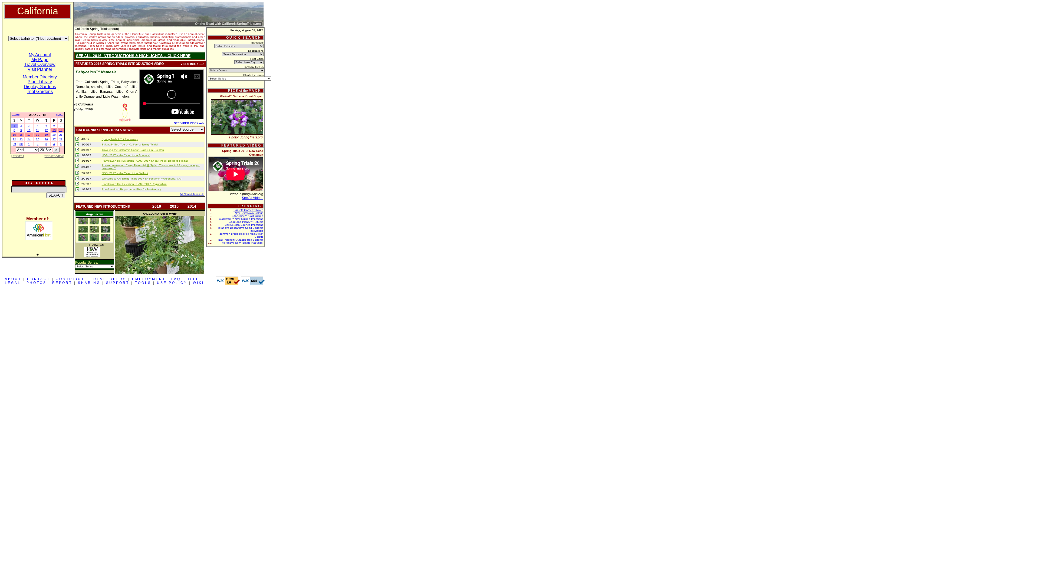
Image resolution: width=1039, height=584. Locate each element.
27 (54, 139)
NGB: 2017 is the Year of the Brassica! (126, 155)
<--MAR (16, 115)
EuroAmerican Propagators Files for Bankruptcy (131, 189)
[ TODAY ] (17, 156)
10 (29, 130)
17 (29, 134)
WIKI (198, 283)
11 (37, 130)
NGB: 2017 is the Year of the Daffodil (125, 173)
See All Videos (252, 198)
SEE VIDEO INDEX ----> (189, 123)
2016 (156, 206)
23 (21, 139)
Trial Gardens (40, 91)
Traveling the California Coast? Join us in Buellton (133, 149)
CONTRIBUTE (72, 279)
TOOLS (143, 283)
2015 (174, 206)
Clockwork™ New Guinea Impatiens (241, 218)
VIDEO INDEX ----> (192, 63)
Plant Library (40, 81)
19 (46, 134)
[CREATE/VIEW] (54, 156)
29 (14, 143)
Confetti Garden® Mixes (248, 209)
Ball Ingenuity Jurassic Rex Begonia (240, 239)
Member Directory (40, 77)
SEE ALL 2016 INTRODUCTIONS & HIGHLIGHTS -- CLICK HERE (133, 56)
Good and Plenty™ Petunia (246, 221)
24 (29, 139)
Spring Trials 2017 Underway (120, 139)
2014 (192, 206)
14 (61, 130)
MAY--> (59, 115)
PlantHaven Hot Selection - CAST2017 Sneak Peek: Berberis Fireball (145, 160)
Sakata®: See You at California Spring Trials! (130, 144)
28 (61, 139)
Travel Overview (39, 64)
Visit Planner (40, 69)
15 (14, 134)
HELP (192, 279)
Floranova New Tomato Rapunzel (242, 242)
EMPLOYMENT (149, 279)
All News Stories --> (192, 194)
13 (54, 130)
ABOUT (13, 279)
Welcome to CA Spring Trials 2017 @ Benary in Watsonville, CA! (142, 178)
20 (54, 134)
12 (46, 130)
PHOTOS (37, 283)
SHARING (89, 283)
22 (14, 139)
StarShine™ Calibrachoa (247, 215)
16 (21, 134)
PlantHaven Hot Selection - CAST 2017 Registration (134, 183)
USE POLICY (172, 283)
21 (61, 134)
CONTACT (38, 279)
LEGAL (13, 283)
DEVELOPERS (109, 279)
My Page (39, 59)
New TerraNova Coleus (249, 212)
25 (37, 139)
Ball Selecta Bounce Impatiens (244, 224)
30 (21, 143)
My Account (40, 54)
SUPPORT (117, 283)
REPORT (62, 283)
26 (46, 139)
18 (37, 134)
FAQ (176, 279)
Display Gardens (40, 86)
